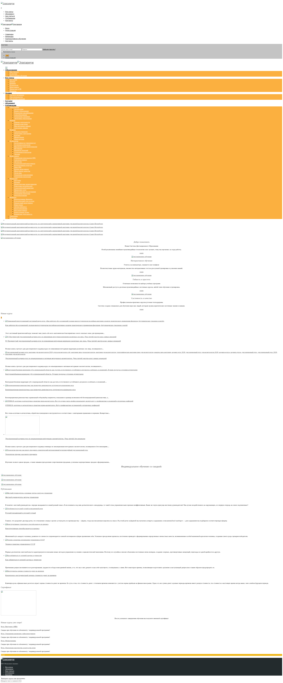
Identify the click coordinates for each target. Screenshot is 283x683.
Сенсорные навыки (21, 128)
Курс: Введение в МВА (9, 626)
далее (141, 253)
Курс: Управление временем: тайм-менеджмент (18, 634)
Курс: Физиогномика (8, 641)
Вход (7, 28)
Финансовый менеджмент (23, 203)
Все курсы (9, 11)
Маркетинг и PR (15, 89)
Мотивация (18, 148)
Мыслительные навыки (22, 126)
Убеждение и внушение (22, 133)
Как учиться (10, 16)
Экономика (14, 216)
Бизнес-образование (21, 111)
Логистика (18, 173)
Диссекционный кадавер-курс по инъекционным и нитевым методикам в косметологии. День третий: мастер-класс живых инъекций (56, 358)
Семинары (9, 34)
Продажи (17, 180)
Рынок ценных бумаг (21, 212)
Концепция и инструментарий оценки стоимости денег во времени (30, 575)
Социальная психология (22, 152)
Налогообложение (20, 208)
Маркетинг (14, 178)
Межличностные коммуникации (25, 147)
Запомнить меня (9, 52)
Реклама (17, 182)
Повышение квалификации (23, 113)
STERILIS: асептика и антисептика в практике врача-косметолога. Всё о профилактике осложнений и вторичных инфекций (52, 405)
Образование (14, 107)
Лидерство (18, 162)
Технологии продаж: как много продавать (21, 454)
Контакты (9, 20)
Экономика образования (23, 118)
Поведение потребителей (23, 186)
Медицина (13, 80)
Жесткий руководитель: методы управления (21, 497)
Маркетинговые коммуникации (25, 184)
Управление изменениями (23, 175)
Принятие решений (21, 150)
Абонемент (9, 14)
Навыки (12, 81)
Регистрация (10, 30)
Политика (13, 218)
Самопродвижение (21, 132)
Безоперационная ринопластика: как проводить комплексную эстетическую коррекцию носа (40, 390)
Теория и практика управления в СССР (20, 544)
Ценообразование (20, 195)
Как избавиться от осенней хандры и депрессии (23, 560)
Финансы (13, 91)
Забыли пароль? (49, 49)
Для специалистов (16, 97)
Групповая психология (22, 145)
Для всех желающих (17, 95)
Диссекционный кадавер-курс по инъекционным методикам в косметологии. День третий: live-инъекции (45, 439)
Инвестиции (18, 205)
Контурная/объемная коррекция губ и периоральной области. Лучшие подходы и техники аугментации (44, 374)
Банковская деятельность (23, 214)
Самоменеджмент (20, 160)
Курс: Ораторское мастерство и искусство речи (18, 648)
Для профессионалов (17, 99)
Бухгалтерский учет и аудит (24, 201)
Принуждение (19, 139)
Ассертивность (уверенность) (25, 143)
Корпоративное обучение (15, 39)
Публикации (10, 18)
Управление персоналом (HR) (25, 158)
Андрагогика (18, 109)
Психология (14, 85)
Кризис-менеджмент (21, 169)
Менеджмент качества (22, 171)
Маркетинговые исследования (25, 192)
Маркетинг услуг (20, 190)
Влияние (13, 83)
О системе (13, 74)
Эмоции (17, 154)
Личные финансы (20, 207)
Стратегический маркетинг (24, 188)
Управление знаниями (22, 117)
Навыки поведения (21, 124)
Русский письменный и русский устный (20, 513)
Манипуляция (19, 137)
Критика (17, 135)
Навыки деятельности (22, 122)
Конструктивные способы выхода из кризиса (22, 528)
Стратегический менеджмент (24, 163)
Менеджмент (14, 87)
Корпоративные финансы (23, 199)
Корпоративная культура (23, 165)
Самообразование (20, 115)
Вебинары (9, 36)
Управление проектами (22, 177)
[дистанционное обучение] (11, 238)
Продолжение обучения (18, 75)
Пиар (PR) (17, 167)
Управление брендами (22, 193)
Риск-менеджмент (20, 210)
